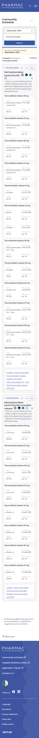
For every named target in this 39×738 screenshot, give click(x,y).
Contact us (7, 673)
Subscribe (6, 719)
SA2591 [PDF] (25, 419)
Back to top (9, 636)
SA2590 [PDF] (25, 89)
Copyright (6, 704)
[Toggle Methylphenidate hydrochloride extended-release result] (32, 408)
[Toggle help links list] (32, 21)
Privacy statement (10, 714)
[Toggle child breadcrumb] (22, 68)
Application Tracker (11, 668)
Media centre (8, 724)
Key (31, 68)
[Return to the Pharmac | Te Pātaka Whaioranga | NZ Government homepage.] (12, 6)
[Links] (26, 68)
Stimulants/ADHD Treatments (13, 68)
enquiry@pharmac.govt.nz (20, 619)
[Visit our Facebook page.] (13, 691)
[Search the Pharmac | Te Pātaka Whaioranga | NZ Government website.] (30, 6)
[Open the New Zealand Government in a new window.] (19, 732)
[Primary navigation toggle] (35, 6)
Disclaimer (6, 709)
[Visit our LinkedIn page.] (19, 691)
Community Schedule (12, 657)
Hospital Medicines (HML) (14, 663)
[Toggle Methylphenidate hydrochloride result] (32, 78)
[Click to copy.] (29, 103)
